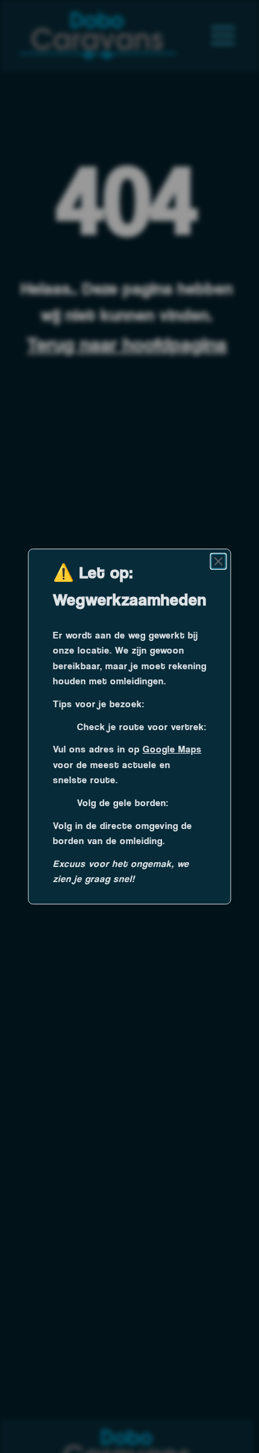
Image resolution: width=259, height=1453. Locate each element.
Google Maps (172, 749)
